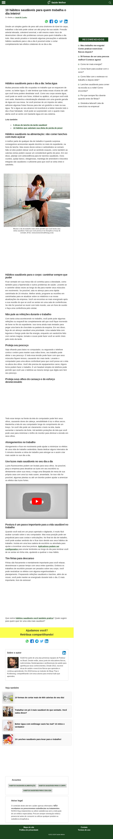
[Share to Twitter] (61, 21)
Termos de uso (84, 830)
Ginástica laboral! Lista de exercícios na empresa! (91, 105)
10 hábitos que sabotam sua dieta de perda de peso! (38, 128)
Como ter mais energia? (91, 64)
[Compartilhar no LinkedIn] (66, 21)
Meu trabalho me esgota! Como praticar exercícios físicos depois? (91, 48)
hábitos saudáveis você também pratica (34, 618)
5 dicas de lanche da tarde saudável (30, 125)
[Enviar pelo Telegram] (56, 21)
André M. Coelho (21, 17)
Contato (84, 827)
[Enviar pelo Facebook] (51, 21)
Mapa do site (29, 827)
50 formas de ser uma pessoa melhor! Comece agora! (93, 58)
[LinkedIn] (64, 653)
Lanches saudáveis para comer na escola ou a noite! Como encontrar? (93, 87)
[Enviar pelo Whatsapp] (46, 21)
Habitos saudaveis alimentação (22, 785)
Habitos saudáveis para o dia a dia (37, 790)
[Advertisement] (36, 63)
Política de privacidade (28, 830)
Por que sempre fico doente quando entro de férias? (92, 97)
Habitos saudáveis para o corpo (52, 785)
